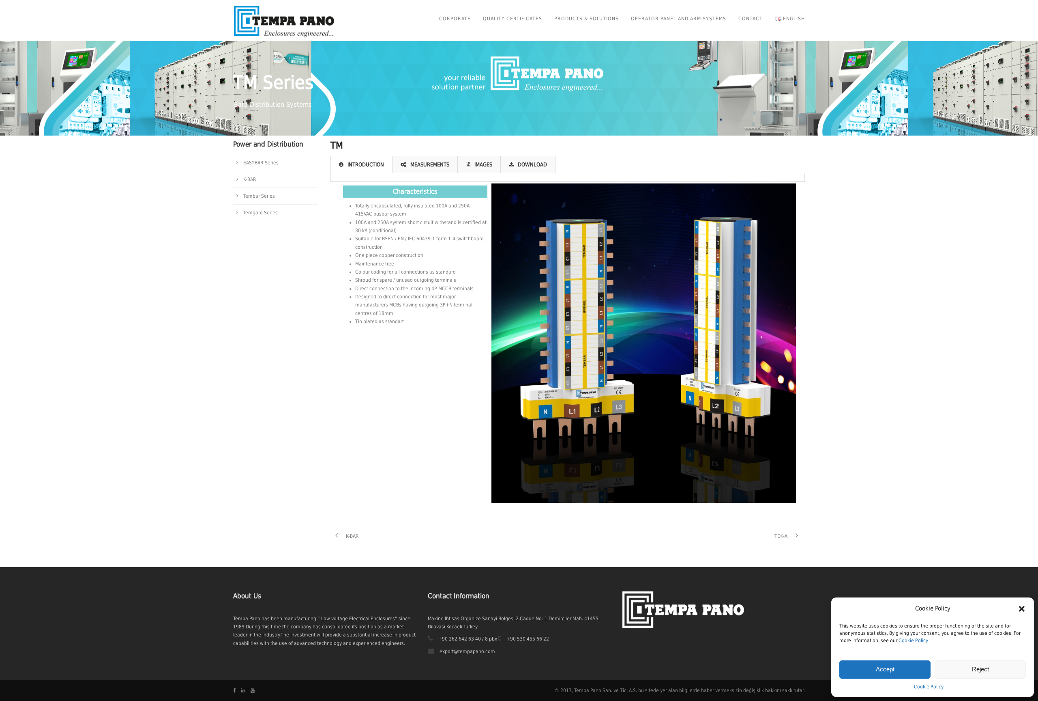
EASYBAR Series (261, 163)
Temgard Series (260, 213)
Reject (980, 669)
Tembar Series (259, 196)
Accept (885, 669)
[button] (1022, 609)
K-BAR (249, 179)
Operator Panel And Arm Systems (678, 19)
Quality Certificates (512, 19)
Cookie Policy (913, 640)
